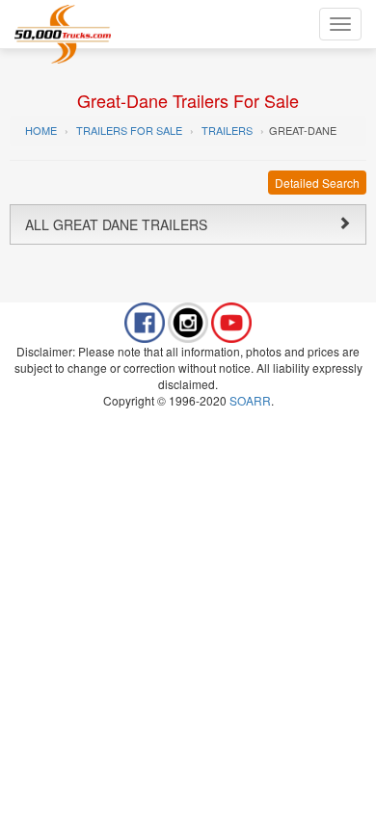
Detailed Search (317, 182)
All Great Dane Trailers (116, 224)
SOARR (250, 400)
